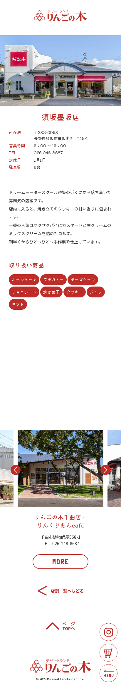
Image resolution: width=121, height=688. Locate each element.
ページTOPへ (68, 626)
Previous (16, 470)
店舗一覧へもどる (67, 590)
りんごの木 (60, 16)
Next (105, 470)
